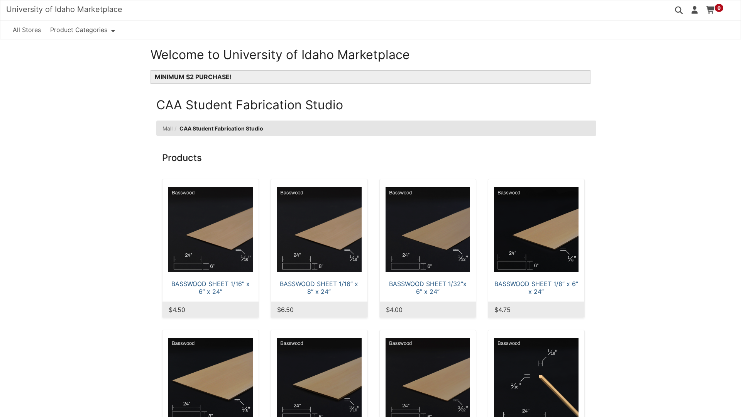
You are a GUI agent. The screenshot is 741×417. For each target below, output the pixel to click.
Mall (167, 128)
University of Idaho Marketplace (64, 9)
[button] (695, 9)
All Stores (27, 30)
